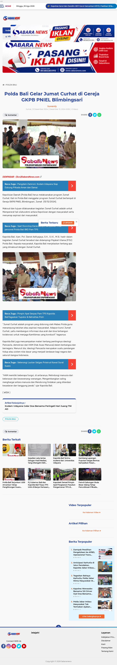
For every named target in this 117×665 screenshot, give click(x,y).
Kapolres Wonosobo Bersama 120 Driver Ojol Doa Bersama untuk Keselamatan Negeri (82, 591)
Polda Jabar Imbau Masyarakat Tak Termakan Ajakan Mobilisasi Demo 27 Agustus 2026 (82, 604)
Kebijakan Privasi (108, 637)
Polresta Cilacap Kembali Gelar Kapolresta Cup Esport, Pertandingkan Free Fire (82, 6)
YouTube (26, 649)
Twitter (20, 649)
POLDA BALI (10, 419)
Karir (103, 644)
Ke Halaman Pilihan (91, 531)
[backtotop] (58, 627)
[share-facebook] (90, 115)
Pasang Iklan (106, 648)
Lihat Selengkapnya (91, 616)
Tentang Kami (107, 651)
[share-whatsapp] (99, 115)
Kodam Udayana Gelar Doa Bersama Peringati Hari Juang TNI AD (38, 407)
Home (8, 6)
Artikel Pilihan (78, 523)
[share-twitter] (95, 115)
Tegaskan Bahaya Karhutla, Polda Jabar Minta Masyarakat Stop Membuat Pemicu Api (84, 578)
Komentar (12, 115)
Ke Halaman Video (91, 512)
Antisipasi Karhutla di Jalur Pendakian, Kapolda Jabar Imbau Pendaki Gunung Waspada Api (83, 565)
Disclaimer (105, 641)
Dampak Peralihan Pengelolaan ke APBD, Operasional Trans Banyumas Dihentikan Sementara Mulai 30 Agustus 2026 (84, 552)
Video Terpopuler (80, 505)
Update (68, 223)
